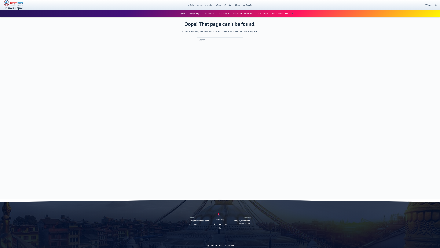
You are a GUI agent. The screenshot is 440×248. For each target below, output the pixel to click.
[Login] (436, 5)
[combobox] (217, 39)
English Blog (194, 14)
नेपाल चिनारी (223, 14)
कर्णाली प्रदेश (237, 5)
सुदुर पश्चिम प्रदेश (247, 5)
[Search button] (240, 40)
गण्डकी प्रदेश (218, 5)
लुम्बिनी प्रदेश (227, 5)
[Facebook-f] (214, 224)
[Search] (293, 14)
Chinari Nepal (13, 8)
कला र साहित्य (263, 14)
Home (182, 14)
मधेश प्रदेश (199, 5)
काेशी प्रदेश (191, 5)
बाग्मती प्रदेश (208, 5)
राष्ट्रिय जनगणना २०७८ (280, 14)
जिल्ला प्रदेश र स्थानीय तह (242, 14)
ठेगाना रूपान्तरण (209, 14)
